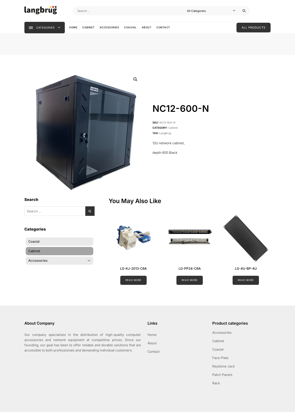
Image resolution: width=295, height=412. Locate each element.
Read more (133, 280)
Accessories (109, 27)
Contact (163, 27)
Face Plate (220, 358)
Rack (216, 383)
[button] (135, 79)
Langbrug (165, 133)
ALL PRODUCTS (253, 27)
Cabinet (88, 27)
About (147, 27)
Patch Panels (222, 375)
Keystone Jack (223, 366)
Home (73, 27)
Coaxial (130, 27)
